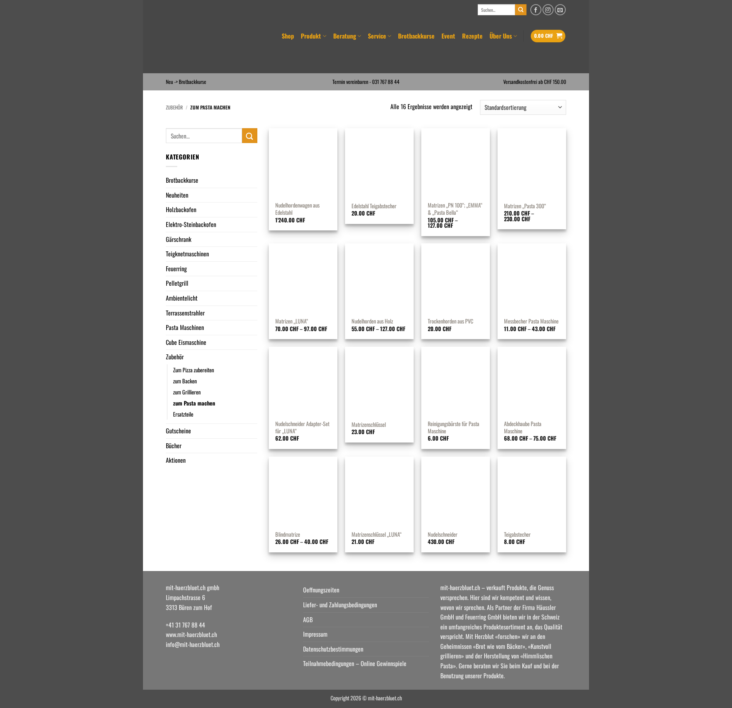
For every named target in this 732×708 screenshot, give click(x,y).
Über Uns (501, 35)
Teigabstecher (517, 534)
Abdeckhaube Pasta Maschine (522, 427)
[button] (548, 36)
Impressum (315, 634)
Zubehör (174, 107)
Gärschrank (178, 239)
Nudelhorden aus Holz (372, 321)
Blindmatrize (287, 534)
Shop (288, 35)
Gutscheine (178, 430)
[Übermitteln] (521, 10)
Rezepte (472, 35)
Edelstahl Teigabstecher (374, 206)
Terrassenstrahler (185, 312)
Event (448, 35)
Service (377, 35)
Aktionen (176, 460)
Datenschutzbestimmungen (333, 648)
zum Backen (185, 381)
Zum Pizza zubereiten (193, 370)
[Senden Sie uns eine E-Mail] (560, 9)
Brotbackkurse (416, 35)
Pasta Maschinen (185, 327)
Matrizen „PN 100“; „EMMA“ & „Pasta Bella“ (455, 209)
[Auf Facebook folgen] (535, 9)
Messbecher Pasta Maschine (531, 321)
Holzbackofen (181, 209)
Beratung (344, 35)
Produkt (311, 35)
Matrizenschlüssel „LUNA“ (376, 534)
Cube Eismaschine (186, 342)
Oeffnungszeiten (321, 589)
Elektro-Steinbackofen (191, 224)
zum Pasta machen (194, 403)
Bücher (173, 445)
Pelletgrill (177, 283)
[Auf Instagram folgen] (548, 9)
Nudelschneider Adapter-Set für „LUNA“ (302, 427)
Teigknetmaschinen (187, 253)
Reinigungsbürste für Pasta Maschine (453, 427)
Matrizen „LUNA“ (291, 321)
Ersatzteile (183, 414)
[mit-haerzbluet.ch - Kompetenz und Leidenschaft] (213, 46)
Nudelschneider (443, 534)
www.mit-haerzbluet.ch (191, 634)
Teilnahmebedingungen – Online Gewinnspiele (354, 663)
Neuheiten (177, 195)
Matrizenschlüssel (369, 424)
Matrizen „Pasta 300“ (525, 206)
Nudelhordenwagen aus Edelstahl (297, 209)
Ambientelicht (181, 298)
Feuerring (176, 268)
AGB (308, 619)
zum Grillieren (187, 392)
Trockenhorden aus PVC (450, 321)
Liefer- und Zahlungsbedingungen (340, 604)
